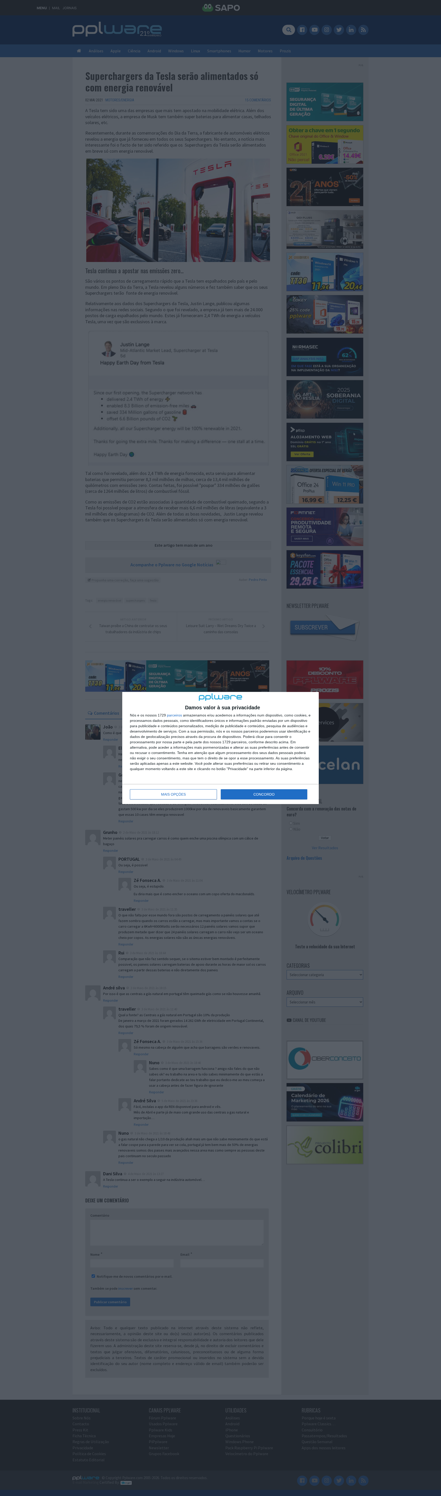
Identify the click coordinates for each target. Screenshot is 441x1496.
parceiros (174, 715)
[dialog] (220, 748)
